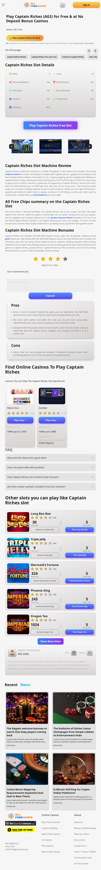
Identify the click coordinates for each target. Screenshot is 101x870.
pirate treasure (58, 217)
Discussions (79, 840)
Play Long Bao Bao (80, 529)
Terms (77, 851)
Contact (82, 653)
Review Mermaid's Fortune (45, 581)
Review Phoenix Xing (45, 606)
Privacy (85, 851)
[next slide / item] (89, 146)
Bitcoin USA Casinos (51, 851)
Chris (67, 653)
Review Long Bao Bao (45, 529)
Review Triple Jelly (44, 555)
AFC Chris (18, 29)
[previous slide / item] (11, 146)
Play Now (19, 420)
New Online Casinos (51, 834)
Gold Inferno (40, 195)
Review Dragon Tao (45, 632)
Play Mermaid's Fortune (79, 581)
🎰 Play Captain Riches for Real (25, 38)
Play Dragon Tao (80, 632)
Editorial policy (79, 43)
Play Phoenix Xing (79, 606)
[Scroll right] (95, 50)
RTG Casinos (47, 846)
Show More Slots (51, 641)
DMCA (93, 851)
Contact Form (80, 846)
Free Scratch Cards (83, 857)
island (69, 217)
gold (7, 238)
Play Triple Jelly (79, 555)
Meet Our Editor (81, 834)
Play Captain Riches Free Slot (50, 125)
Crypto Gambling (50, 828)
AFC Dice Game (81, 863)
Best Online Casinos (51, 822)
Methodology (89, 43)
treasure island (12, 174)
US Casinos (47, 840)
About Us (78, 822)
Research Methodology (85, 828)
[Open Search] (62, 5)
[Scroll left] (88, 50)
